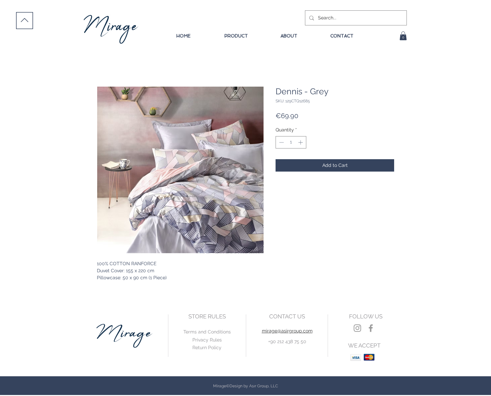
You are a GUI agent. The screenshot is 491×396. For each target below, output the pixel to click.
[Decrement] (281, 142)
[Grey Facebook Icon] (371, 328)
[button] (403, 35)
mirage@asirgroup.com (287, 330)
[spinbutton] (291, 142)
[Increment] (301, 142)
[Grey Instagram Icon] (357, 328)
